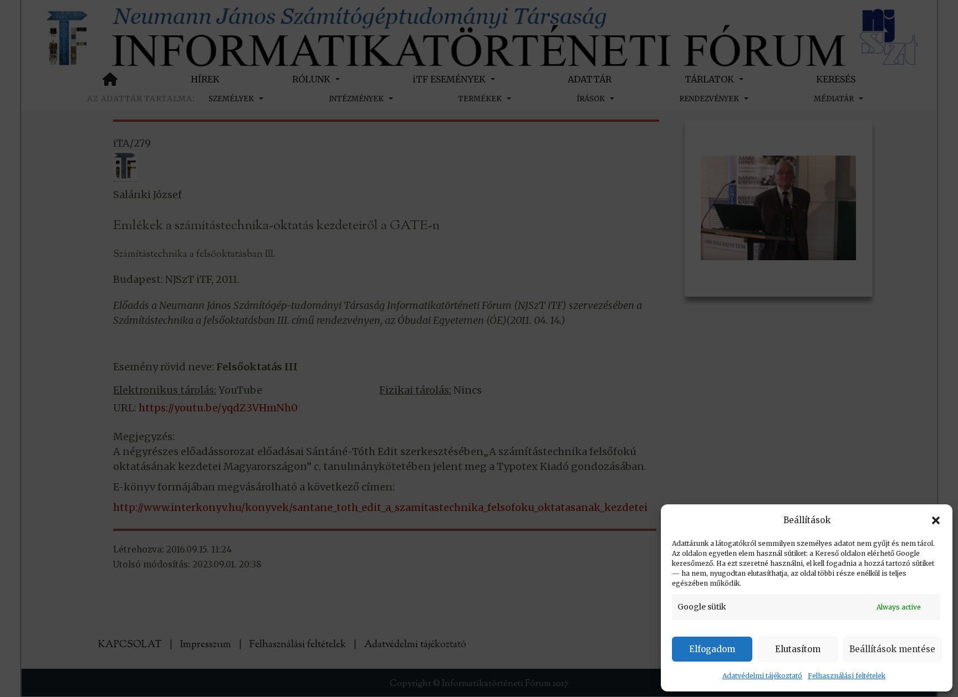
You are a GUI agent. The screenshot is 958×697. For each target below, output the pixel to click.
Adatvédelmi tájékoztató (762, 676)
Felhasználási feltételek (846, 676)
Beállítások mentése (892, 649)
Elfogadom (712, 649)
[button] (935, 520)
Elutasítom (798, 649)
